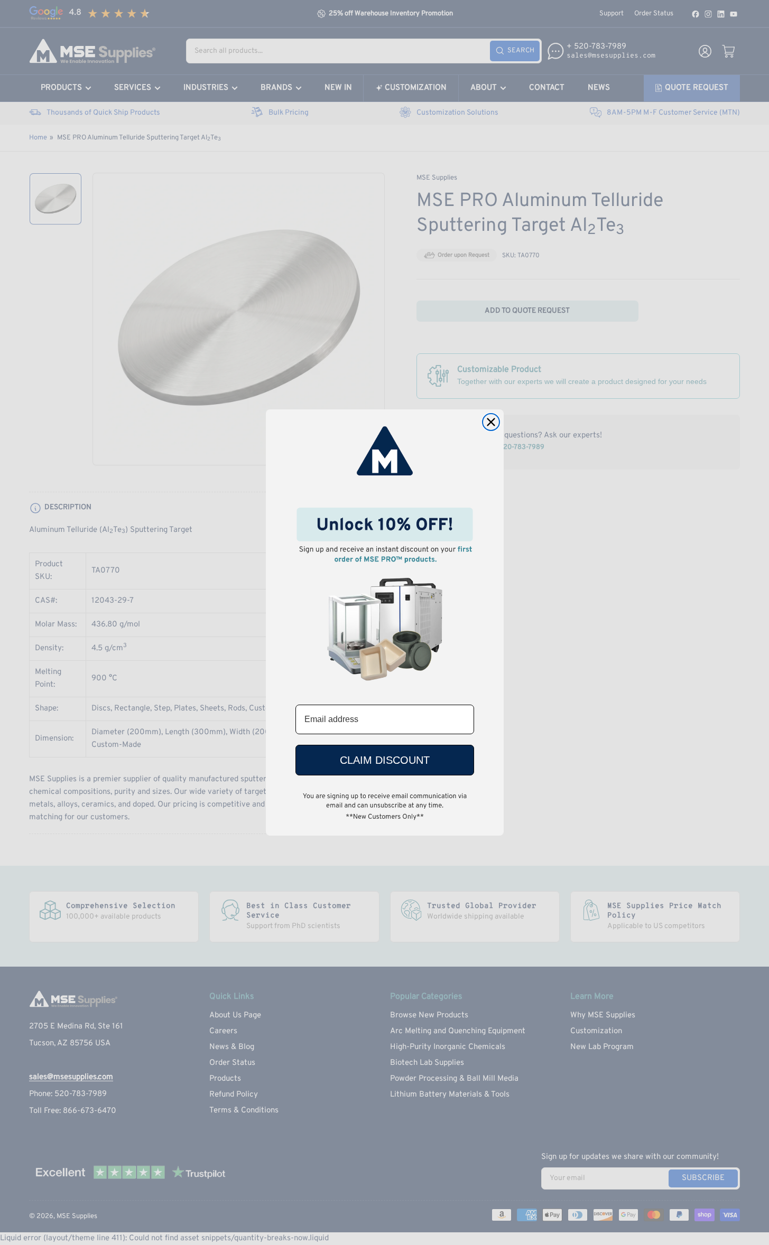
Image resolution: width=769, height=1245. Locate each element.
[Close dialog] (491, 422)
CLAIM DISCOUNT (385, 760)
